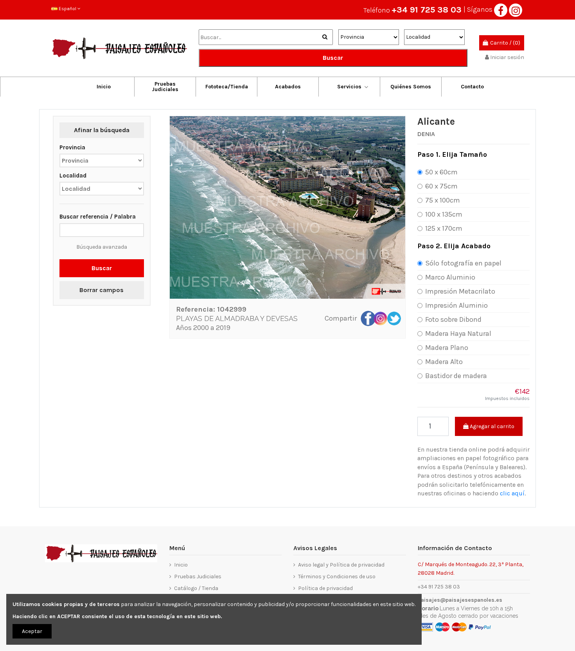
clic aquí (512, 493)
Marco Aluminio (450, 277)
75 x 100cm (442, 200)
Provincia (72, 147)
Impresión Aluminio (456, 305)
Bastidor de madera (456, 375)
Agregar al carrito (491, 426)
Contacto (472, 86)
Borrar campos (101, 290)
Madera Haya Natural (458, 333)
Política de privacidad (325, 588)
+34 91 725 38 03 (427, 10)
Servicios (349, 86)
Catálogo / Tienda (196, 588)
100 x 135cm (443, 214)
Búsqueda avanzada (101, 247)
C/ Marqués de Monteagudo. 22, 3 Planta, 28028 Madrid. (470, 568)
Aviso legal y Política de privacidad (341, 564)
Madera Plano (446, 347)
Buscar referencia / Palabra (97, 216)
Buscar (333, 57)
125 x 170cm (443, 228)
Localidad (72, 175)
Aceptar (32, 631)
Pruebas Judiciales (165, 87)
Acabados (288, 86)
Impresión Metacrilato (460, 291)
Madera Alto (444, 361)
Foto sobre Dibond (453, 319)
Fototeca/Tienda (226, 86)
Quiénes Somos (410, 86)
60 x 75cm (441, 186)
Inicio (104, 86)
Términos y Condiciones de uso (337, 576)
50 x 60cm (441, 172)
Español (67, 8)
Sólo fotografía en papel (463, 263)
